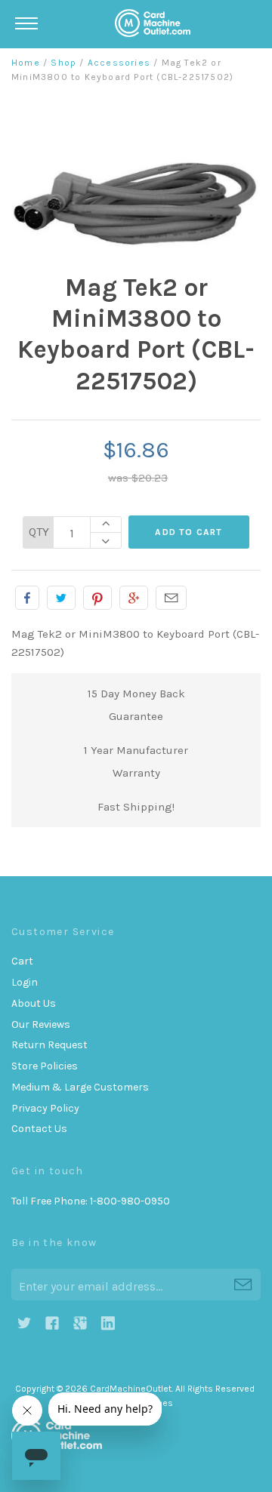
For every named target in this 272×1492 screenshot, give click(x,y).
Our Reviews (40, 1024)
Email (171, 598)
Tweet (61, 598)
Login (24, 982)
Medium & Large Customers (80, 1087)
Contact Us (39, 1128)
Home (25, 62)
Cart (22, 961)
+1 (133, 598)
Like (27, 598)
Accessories (119, 62)
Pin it (97, 598)
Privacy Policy (45, 1108)
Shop (63, 62)
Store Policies (44, 1066)
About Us (33, 1003)
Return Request (49, 1044)
